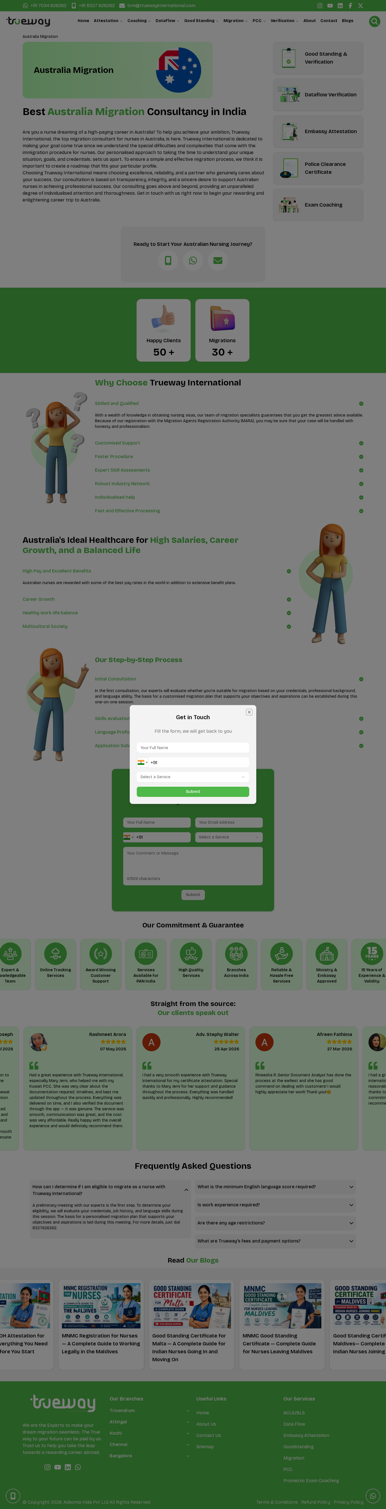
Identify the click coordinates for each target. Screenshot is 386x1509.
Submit (193, 791)
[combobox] (142, 762)
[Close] (249, 712)
